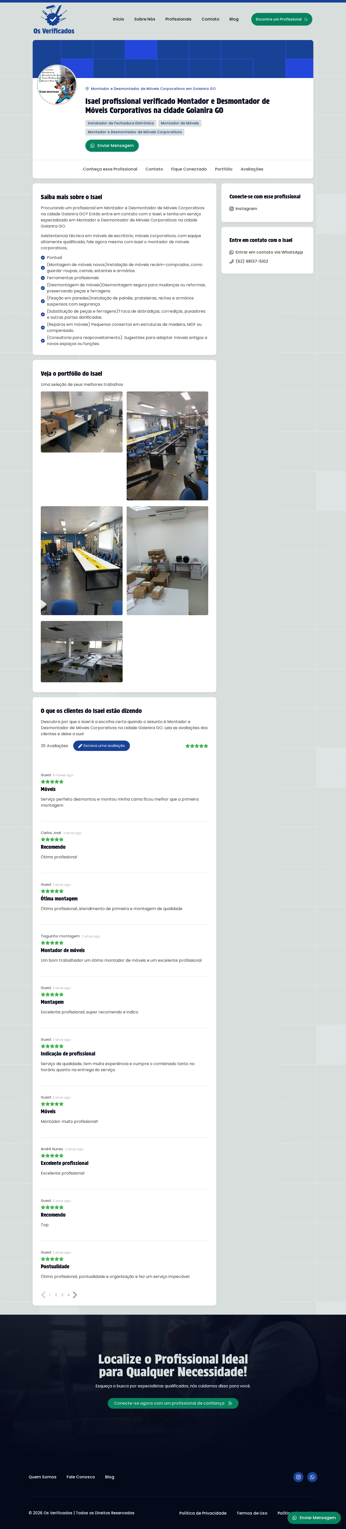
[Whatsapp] (312, 1477)
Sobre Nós (144, 19)
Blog (234, 19)
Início (118, 19)
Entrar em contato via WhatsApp (269, 252)
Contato (210, 19)
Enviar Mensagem (116, 145)
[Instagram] (298, 1477)
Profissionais (178, 19)
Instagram (246, 209)
